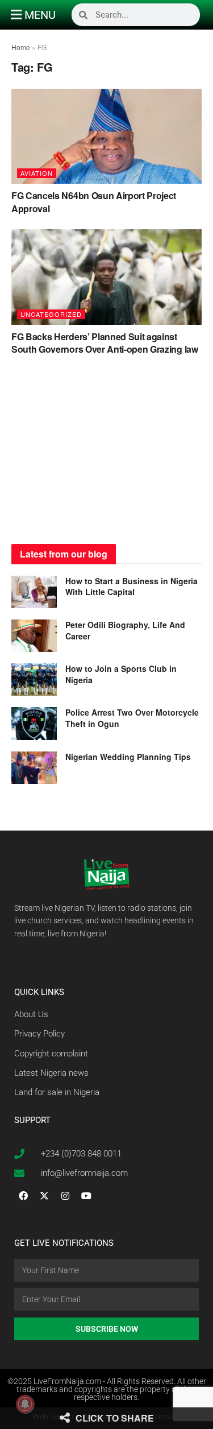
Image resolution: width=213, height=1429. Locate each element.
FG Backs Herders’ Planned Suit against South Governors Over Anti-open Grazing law (104, 343)
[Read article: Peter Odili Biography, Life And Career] (34, 635)
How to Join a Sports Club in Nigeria (121, 674)
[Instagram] (65, 1196)
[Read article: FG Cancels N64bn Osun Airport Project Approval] (106, 136)
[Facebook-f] (23, 1196)
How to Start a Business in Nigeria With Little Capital (131, 586)
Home (20, 47)
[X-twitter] (44, 1196)
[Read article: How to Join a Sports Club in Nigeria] (34, 679)
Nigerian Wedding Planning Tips (129, 756)
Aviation (36, 172)
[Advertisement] (107, 452)
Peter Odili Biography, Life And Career (125, 630)
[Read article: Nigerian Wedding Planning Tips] (34, 767)
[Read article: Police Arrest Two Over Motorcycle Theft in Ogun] (34, 723)
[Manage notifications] (25, 1404)
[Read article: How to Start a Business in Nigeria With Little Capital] (34, 592)
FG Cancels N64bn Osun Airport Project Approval (93, 201)
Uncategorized (51, 314)
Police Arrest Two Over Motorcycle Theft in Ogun (132, 718)
